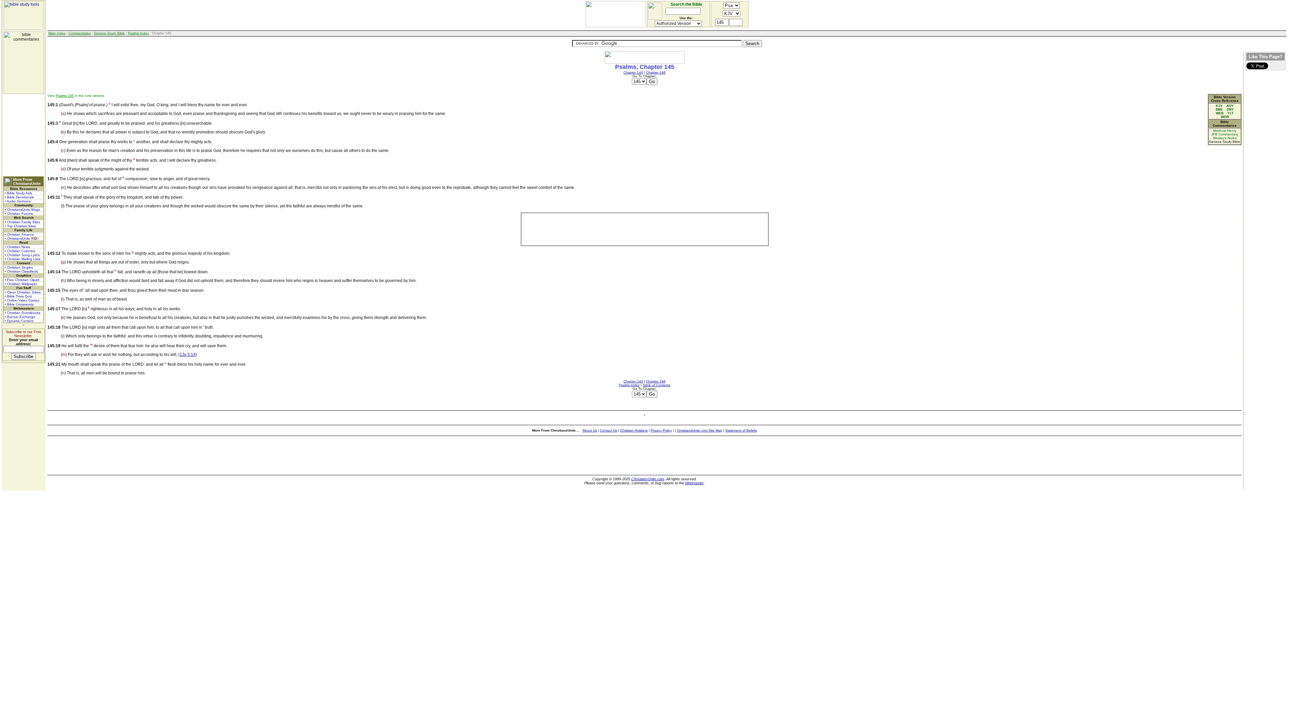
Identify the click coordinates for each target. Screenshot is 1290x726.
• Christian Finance (19, 234)
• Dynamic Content (19, 321)
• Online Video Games (22, 300)
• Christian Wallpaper (21, 284)
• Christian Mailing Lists (22, 259)
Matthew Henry (1224, 130)
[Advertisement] (23, 135)
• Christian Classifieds (21, 271)
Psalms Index (138, 33)
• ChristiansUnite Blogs (22, 209)
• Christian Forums (19, 213)
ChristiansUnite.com (647, 479)
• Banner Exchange (20, 317)
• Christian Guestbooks (22, 313)
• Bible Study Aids (18, 193)
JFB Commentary (1224, 134)
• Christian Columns (20, 251)
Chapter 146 (655, 72)
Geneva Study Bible (109, 33)
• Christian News (17, 247)
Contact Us (608, 430)
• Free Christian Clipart (22, 280)
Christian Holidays (634, 430)
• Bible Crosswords (19, 304)
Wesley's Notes (1225, 138)
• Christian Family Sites (22, 222)
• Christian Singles (19, 267)
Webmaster (694, 483)
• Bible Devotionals (19, 197)
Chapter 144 (633, 72)
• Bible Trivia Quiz (18, 296)
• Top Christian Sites (20, 226)
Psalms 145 (65, 95)
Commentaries (80, 33)
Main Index (57, 33)
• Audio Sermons (18, 201)
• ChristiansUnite (22, 238)
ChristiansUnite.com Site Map (699, 430)
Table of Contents (656, 385)
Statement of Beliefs (741, 430)
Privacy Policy (661, 430)
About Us (590, 430)
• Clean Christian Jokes (23, 292)
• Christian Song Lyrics (22, 255)
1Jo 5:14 (188, 354)
